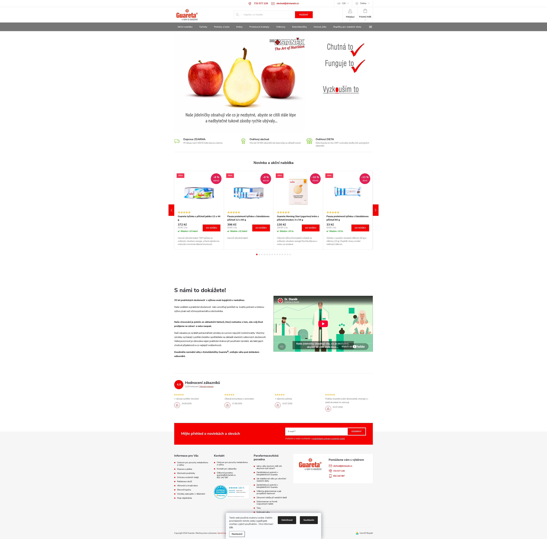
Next (375, 210)
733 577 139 (339, 471)
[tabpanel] (199, 210)
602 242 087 (222, 477)
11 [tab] (282, 254)
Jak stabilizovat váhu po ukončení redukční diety (271, 480)
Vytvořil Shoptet (366, 533)
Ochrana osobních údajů (188, 477)
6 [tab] (269, 254)
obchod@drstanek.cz (342, 466)
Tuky (259, 508)
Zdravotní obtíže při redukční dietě (272, 498)
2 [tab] (259, 254)
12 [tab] (285, 254)
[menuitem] (185, 27)
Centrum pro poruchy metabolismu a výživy (192, 463)
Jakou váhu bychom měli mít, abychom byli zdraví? (269, 467)
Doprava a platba (184, 469)
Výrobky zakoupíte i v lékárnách (191, 494)
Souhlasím (308, 520)
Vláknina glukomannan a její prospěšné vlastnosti (269, 492)
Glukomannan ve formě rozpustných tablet (267, 503)
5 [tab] (267, 254)
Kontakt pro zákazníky (226, 469)
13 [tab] (287, 254)
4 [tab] (264, 254)
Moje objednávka (184, 498)
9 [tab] (277, 254)
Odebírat (356, 431)
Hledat (303, 14)
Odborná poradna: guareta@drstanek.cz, (226, 474)
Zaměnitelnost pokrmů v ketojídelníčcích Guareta (267, 473)
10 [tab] (280, 254)
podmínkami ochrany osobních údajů (328, 438)
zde (231, 527)
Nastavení (237, 534)
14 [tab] (290, 254)
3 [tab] (262, 254)
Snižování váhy (263, 512)
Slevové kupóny (184, 489)
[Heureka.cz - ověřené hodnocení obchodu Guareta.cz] (231, 492)
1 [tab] (257, 254)
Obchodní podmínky (186, 473)
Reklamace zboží (184, 481)
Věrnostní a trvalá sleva (187, 485)
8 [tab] (274, 254)
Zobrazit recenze (206, 386)
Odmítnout (287, 520)
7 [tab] (272, 254)
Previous (171, 210)
